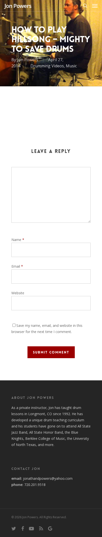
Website (17, 293)
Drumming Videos (47, 66)
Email (17, 266)
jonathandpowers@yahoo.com (48, 478)
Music (71, 66)
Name (17, 239)
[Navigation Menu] (95, 5)
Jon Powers (17, 5)
